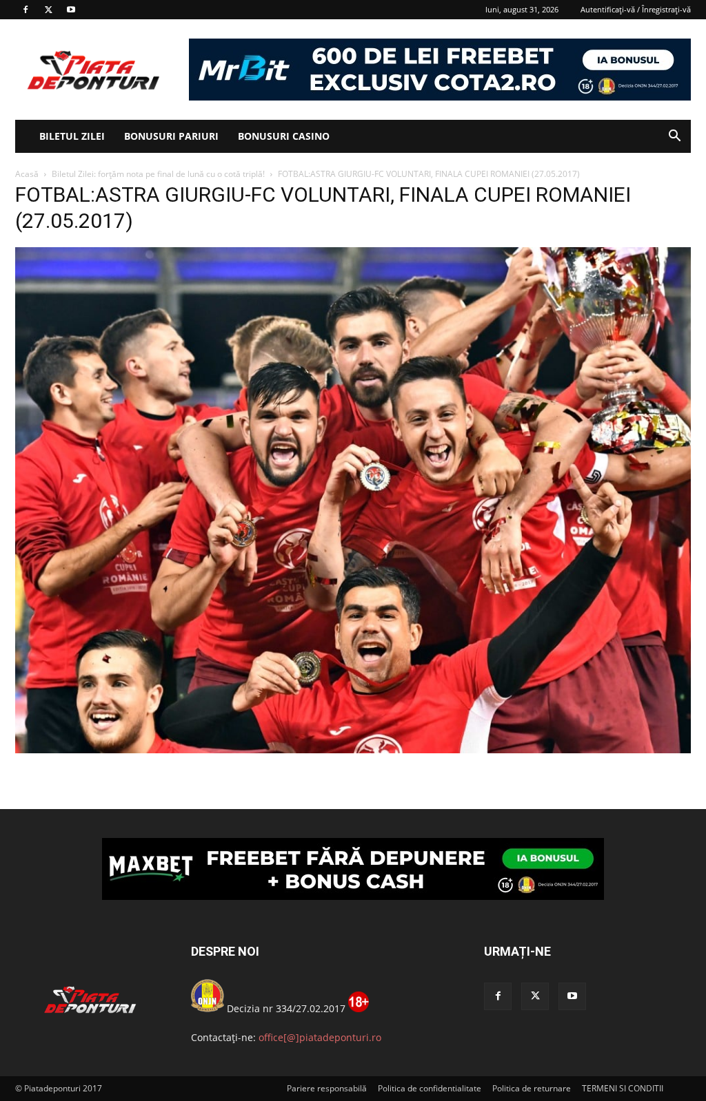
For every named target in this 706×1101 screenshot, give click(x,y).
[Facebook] (25, 9)
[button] (674, 137)
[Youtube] (71, 9)
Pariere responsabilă (327, 1088)
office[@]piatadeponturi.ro (320, 1037)
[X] (48, 9)
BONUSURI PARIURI (171, 136)
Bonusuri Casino (284, 136)
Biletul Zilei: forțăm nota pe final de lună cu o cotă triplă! (158, 174)
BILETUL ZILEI (72, 136)
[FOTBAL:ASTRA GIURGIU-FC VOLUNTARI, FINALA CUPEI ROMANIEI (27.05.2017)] (353, 749)
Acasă (27, 174)
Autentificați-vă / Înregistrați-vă (636, 9)
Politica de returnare (531, 1088)
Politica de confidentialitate (429, 1088)
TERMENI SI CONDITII (622, 1088)
